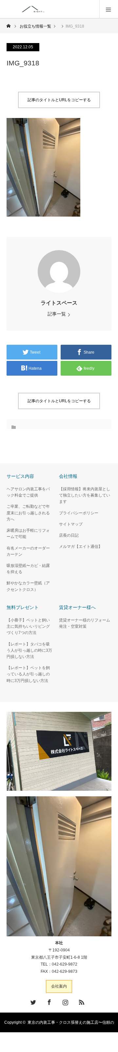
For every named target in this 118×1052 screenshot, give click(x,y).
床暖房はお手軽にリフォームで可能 (28, 533)
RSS (81, 1001)
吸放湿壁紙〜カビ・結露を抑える (28, 568)
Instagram (64, 1001)
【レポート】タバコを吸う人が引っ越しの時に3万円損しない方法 (29, 650)
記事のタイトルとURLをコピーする (59, 100)
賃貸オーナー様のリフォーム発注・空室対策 (84, 623)
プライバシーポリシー (78, 513)
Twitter (32, 1001)
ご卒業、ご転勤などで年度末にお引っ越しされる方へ (28, 512)
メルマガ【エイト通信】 (80, 546)
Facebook (48, 1001)
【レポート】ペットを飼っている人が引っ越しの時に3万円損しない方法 (28, 674)
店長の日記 (69, 535)
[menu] (108, 9)
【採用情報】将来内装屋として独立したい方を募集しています (84, 495)
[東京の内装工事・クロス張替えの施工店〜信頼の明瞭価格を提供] (61, 9)
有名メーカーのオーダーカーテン (28, 551)
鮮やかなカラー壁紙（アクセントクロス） (28, 586)
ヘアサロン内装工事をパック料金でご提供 (28, 492)
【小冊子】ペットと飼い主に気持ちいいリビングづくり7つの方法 (28, 626)
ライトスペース (59, 303)
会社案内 (59, 986)
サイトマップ (71, 524)
